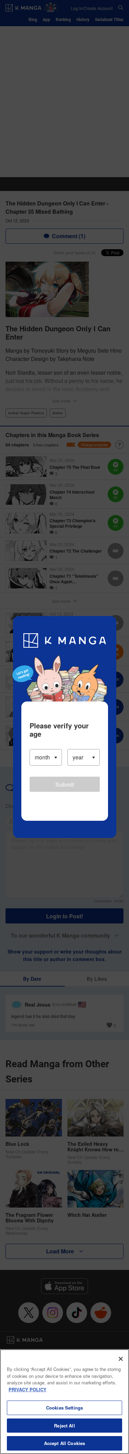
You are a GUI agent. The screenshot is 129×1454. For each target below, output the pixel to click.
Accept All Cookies (64, 1443)
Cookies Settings (64, 1407)
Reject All (64, 1425)
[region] (64, 1401)
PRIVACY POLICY (27, 1389)
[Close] (120, 1358)
